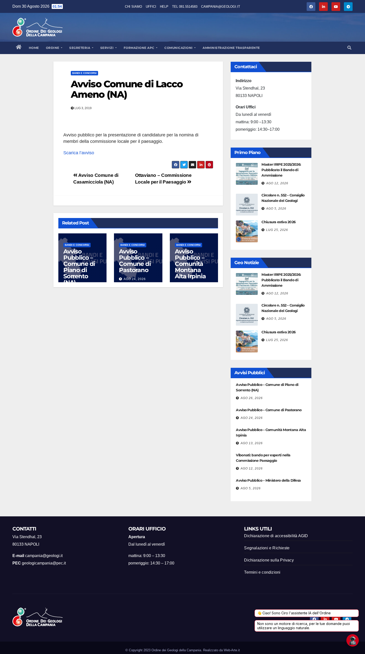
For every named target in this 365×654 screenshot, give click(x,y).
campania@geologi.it (220, 6)
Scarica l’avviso (78, 152)
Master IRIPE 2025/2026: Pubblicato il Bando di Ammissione (281, 170)
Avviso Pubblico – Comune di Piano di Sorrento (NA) (79, 267)
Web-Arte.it (232, 650)
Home (34, 48)
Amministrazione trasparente (231, 48)
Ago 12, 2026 (277, 183)
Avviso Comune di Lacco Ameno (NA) (126, 89)
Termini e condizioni (262, 572)
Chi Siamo (133, 6)
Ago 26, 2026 (252, 398)
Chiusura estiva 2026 (278, 222)
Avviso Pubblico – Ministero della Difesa (268, 480)
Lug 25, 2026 (277, 230)
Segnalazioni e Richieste (267, 548)
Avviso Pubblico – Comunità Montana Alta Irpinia (190, 264)
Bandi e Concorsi (84, 73)
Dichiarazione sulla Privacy (268, 560)
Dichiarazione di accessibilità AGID (276, 536)
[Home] (18, 48)
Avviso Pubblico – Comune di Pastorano (134, 261)
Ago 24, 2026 (135, 279)
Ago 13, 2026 (252, 443)
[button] (349, 48)
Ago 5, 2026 (276, 208)
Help (164, 6)
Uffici (151, 6)
